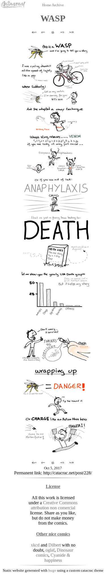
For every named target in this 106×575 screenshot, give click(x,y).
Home (47, 5)
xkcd (35, 545)
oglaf (50, 550)
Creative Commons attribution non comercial (54, 505)
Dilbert (54, 545)
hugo (52, 570)
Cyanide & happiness (57, 558)
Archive (58, 5)
